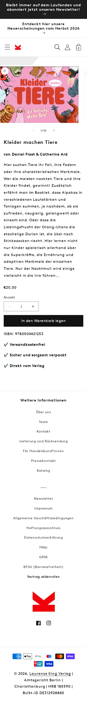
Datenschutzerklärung (43, 537)
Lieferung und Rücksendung (43, 441)
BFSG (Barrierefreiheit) (43, 567)
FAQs (43, 547)
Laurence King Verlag (50, 673)
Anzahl (9, 297)
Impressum (43, 508)
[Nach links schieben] (33, 130)
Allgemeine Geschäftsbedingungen (43, 518)
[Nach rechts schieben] (54, 130)
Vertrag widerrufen (43, 576)
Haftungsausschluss (43, 528)
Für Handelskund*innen (43, 451)
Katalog (43, 470)
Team (43, 422)
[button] (7, 47)
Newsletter (43, 498)
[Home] (18, 47)
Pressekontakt (43, 461)
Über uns (43, 412)
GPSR (43, 557)
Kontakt (44, 431)
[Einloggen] (67, 47)
